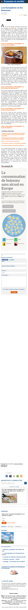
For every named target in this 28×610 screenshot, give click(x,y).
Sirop (19, 253)
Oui (3, 518)
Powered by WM (22, 607)
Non (4, 520)
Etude (12, 253)
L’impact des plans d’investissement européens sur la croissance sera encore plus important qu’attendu (13, 134)
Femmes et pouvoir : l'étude (11, 559)
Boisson (5, 253)
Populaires (11, 526)
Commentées (18, 526)
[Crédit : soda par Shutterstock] (14, 47)
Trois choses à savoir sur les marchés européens (14, 143)
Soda (21, 253)
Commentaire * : (5, 275)
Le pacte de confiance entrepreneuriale (14, 557)
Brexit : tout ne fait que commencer (10, 141)
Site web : (4, 270)
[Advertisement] (13, 311)
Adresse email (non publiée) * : (8, 266)
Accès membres (5, 607)
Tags (17, 607)
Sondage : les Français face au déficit (14, 561)
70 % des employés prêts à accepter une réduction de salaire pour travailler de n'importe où (13, 491)
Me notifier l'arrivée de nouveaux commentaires (14, 289)
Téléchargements (6, 546)
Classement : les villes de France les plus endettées (7, 542)
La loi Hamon (4, 466)
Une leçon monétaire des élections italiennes (13, 145)
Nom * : (3, 261)
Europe (15, 253)
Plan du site (12, 607)
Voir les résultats (11, 522)
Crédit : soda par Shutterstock (14, 64)
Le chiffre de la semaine (14, 486)
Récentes (3, 526)
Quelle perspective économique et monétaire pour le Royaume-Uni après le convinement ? (13, 138)
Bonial (10, 28)
